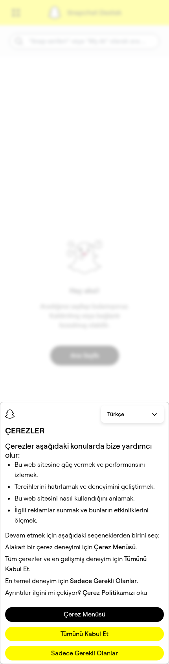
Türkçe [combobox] (115, 414)
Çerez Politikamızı (109, 592)
